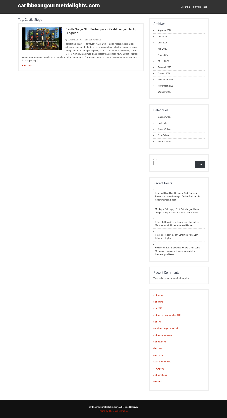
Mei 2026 (162, 49)
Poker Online (164, 129)
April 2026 (163, 55)
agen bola (158, 355)
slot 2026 (157, 308)
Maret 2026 (163, 61)
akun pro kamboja (161, 361)
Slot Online (163, 135)
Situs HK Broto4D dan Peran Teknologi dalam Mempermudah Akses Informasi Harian (177, 224)
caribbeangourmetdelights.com (59, 5)
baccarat (157, 381)
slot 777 (157, 321)
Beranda (185, 6)
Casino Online (164, 117)
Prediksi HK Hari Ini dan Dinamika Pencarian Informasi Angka (176, 236)
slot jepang (158, 368)
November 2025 (165, 86)
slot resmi (158, 295)
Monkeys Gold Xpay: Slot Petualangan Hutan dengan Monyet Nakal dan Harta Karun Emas (177, 211)
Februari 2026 (164, 67)
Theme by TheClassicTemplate (113, 411)
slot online (158, 302)
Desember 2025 (165, 79)
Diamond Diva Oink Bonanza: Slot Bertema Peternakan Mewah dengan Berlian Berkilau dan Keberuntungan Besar (178, 196)
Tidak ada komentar (92, 40)
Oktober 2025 (164, 92)
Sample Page (200, 6)
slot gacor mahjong (162, 335)
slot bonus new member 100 (166, 315)
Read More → (28, 65)
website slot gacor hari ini (165, 328)
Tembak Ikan (164, 141)
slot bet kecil (159, 341)
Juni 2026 (162, 42)
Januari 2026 (164, 73)
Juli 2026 (162, 36)
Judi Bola (162, 123)
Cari (155, 159)
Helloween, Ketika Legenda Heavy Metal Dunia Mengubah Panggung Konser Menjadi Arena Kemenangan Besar (177, 251)
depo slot (157, 348)
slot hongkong (160, 375)
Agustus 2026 (164, 30)
